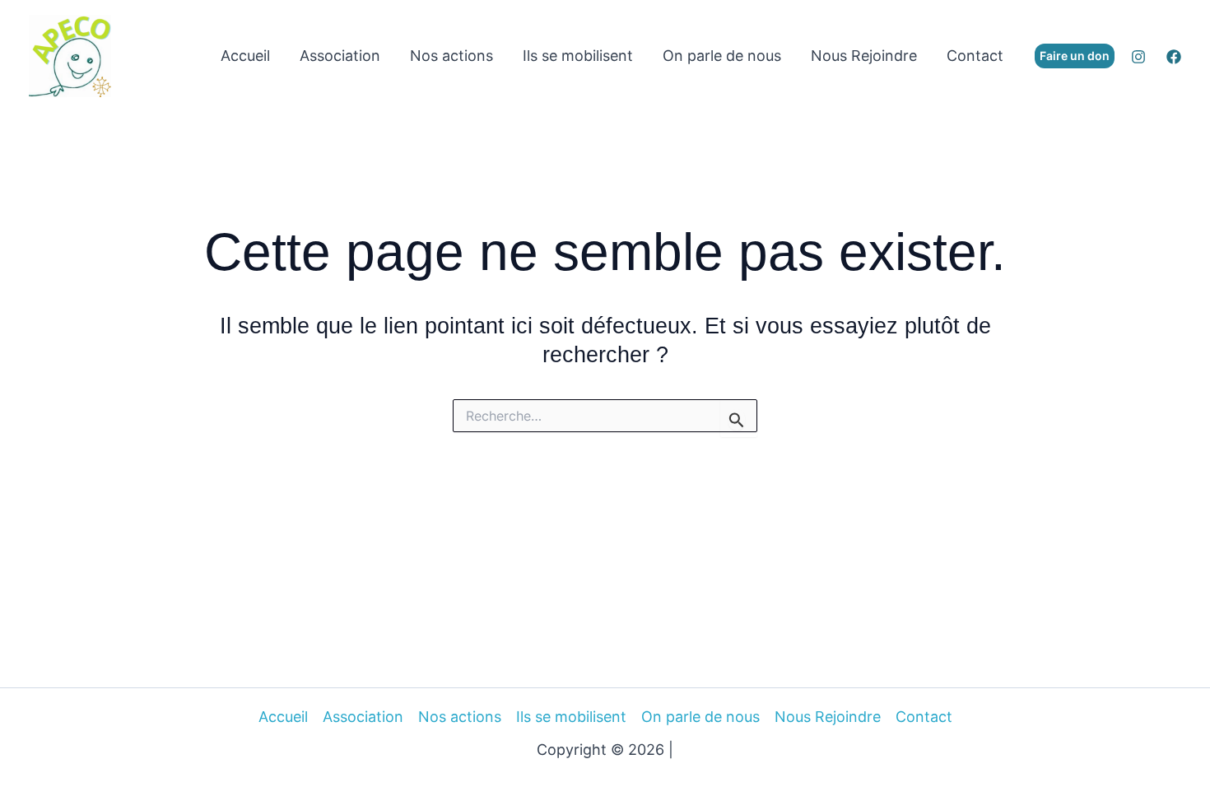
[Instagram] (1138, 56)
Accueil (245, 55)
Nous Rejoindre (864, 55)
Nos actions (451, 55)
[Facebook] (1173, 56)
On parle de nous (722, 55)
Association (340, 55)
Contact (975, 55)
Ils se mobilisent (578, 55)
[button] (1075, 56)
